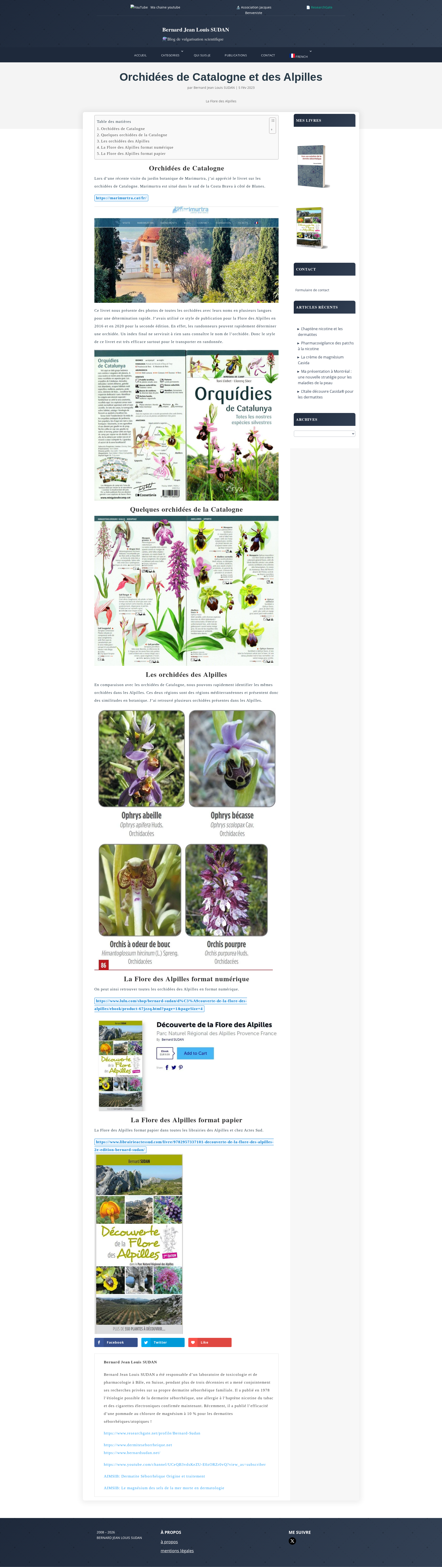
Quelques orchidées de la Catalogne (134, 135)
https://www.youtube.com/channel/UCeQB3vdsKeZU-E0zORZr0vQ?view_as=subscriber (185, 1464)
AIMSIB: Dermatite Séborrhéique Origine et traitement (154, 1476)
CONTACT (268, 55)
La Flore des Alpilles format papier (133, 153)
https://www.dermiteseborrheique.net (138, 1445)
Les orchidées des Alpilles (125, 141)
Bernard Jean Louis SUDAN (214, 87)
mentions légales (177, 1550)
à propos (169, 1541)
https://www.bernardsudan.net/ (132, 1453)
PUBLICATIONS (236, 55)
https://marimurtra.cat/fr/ (121, 198)
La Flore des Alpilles (221, 101)
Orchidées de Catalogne (123, 129)
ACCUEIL (140, 55)
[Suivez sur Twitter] (292, 1541)
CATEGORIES (170, 55)
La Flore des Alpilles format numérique (137, 147)
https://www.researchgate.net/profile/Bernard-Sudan (152, 1433)
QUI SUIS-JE (202, 55)
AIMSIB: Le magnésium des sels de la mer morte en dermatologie (164, 1488)
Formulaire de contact (312, 290)
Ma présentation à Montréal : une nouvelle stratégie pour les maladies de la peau (325, 377)
